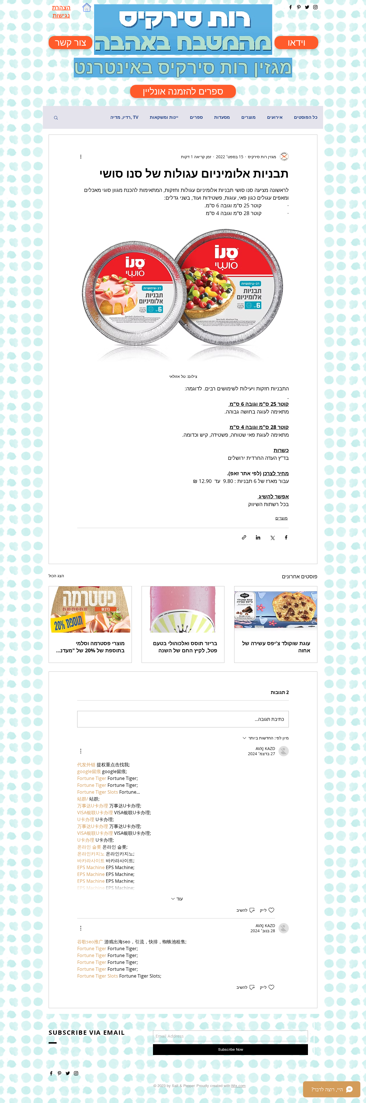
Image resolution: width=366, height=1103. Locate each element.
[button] (56, 117)
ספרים (196, 117)
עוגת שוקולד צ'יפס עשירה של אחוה (276, 647)
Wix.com (238, 1086)
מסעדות (222, 117)
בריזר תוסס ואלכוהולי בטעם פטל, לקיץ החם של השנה (185, 647)
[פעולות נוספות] (80, 156)
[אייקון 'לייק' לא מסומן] (271, 910)
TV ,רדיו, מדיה (124, 117)
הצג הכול (56, 575)
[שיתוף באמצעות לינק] (244, 537)
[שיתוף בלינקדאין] (258, 537)
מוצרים (248, 117)
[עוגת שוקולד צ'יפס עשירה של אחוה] (275, 609)
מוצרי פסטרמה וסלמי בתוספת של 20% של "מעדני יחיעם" (92, 647)
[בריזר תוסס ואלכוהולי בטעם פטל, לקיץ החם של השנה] (183, 609)
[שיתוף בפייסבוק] (286, 537)
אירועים (275, 117)
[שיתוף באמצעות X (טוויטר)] (272, 537)
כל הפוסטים (305, 117)
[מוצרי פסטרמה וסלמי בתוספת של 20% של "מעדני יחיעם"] (90, 609)
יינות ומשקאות (164, 117)
